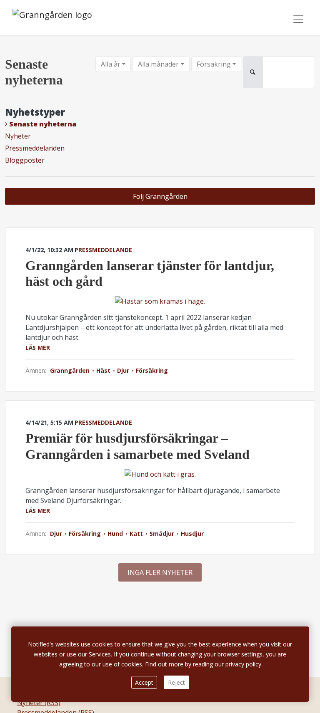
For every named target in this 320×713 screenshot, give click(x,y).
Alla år (110, 64)
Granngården (70, 370)
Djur (123, 370)
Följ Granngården (160, 196)
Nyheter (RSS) (38, 702)
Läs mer (37, 348)
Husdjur (191, 533)
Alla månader (158, 64)
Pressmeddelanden (35, 148)
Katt (136, 533)
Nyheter (18, 136)
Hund (115, 533)
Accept (144, 682)
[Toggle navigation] (298, 19)
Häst (103, 370)
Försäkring (214, 64)
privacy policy (243, 664)
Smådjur (162, 533)
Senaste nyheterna (42, 124)
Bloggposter (25, 160)
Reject (176, 682)
